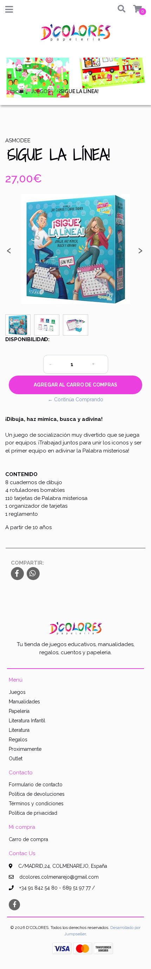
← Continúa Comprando (75, 399)
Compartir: (27, 563)
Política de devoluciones (37, 794)
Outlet (15, 758)
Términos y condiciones (36, 803)
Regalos (18, 739)
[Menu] (9, 11)
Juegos (17, 692)
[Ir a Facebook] (14, 904)
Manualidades (24, 701)
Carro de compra (28, 839)
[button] (118, 9)
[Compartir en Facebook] (17, 574)
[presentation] (8, 252)
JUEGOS (40, 91)
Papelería (19, 711)
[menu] (133, 9)
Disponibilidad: (21, 339)
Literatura (19, 730)
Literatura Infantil (27, 720)
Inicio (16, 91)
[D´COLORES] (75, 35)
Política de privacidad (33, 813)
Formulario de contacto (36, 784)
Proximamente (25, 749)
